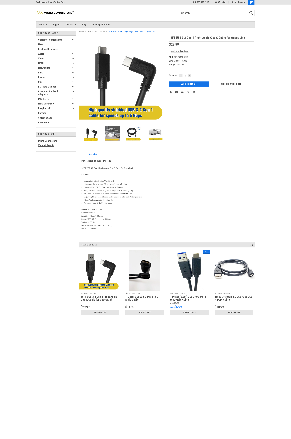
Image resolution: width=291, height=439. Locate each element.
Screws (42, 113)
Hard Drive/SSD (46, 103)
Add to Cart (100, 312)
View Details (189, 312)
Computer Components (50, 39)
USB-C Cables (99, 32)
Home (81, 32)
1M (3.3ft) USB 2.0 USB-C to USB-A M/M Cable (234, 298)
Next (164, 79)
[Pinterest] (194, 92)
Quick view (234, 289)
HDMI (40, 63)
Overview (93, 154)
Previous (82, 79)
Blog (84, 24)
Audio (41, 53)
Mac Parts (43, 99)
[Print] (182, 92)
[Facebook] (171, 92)
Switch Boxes (45, 117)
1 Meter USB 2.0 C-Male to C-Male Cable (142, 298)
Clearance (43, 122)
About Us (43, 24)
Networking (44, 67)
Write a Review (179, 51)
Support (56, 24)
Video (41, 58)
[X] (188, 92)
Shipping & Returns (100, 24)
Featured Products (48, 49)
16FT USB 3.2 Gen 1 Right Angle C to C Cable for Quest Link (131, 32)
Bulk (40, 72)
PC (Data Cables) (47, 86)
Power (41, 77)
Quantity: (173, 75)
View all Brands (46, 145)
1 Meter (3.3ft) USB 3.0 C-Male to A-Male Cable (188, 298)
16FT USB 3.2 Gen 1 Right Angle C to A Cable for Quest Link (99, 298)
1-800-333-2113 (202, 2)
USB (40, 82)
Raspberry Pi (44, 108)
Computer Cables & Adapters (48, 93)
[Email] (176, 92)
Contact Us (71, 24)
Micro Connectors (47, 140)
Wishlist (222, 2)
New (40, 44)
